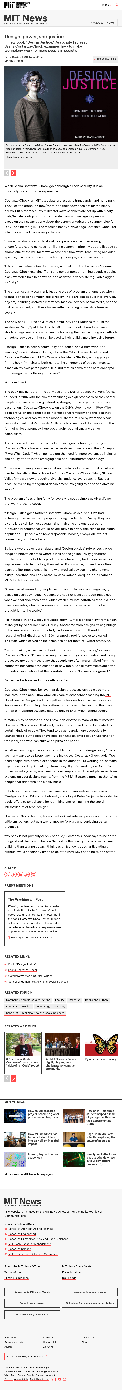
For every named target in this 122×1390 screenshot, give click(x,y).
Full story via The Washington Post (30, 937)
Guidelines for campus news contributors (90, 1303)
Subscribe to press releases (90, 1292)
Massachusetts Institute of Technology (26, 1367)
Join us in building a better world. (25, 1356)
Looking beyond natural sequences (43, 1156)
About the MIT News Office (22, 1266)
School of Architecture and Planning (30, 1228)
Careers (40, 1375)
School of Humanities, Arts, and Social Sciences (38, 981)
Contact (50, 1375)
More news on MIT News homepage (27, 1174)
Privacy (8, 1379)
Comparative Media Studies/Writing (30, 975)
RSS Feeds (69, 1278)
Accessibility (21, 1379)
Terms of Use (13, 1272)
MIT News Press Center (77, 1266)
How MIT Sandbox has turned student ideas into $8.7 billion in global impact (43, 1139)
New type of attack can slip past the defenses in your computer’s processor (101, 1159)
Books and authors (97, 1000)
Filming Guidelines (16, 1278)
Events (21, 1375)
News (85, 1342)
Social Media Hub (39, 1379)
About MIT (49, 1346)
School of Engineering (22, 1234)
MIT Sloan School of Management (29, 1244)
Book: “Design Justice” (22, 964)
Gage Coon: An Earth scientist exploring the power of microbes (100, 1137)
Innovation (88, 1337)
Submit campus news (32, 1303)
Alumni (8, 1346)
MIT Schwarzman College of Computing (33, 1254)
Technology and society (50, 1006)
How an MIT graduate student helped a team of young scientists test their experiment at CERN (101, 1117)
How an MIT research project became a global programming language (43, 1114)
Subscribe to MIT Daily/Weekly (32, 1292)
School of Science (19, 1249)
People (30, 1375)
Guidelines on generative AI (32, 1314)
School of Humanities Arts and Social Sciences (35, 1012)
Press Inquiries (72, 1272)
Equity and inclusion (18, 1006)
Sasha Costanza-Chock (22, 970)
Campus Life (50, 1342)
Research (74, 1000)
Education (10, 1337)
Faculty (59, 1000)
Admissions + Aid (14, 1342)
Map (13, 1375)
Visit (7, 1375)
